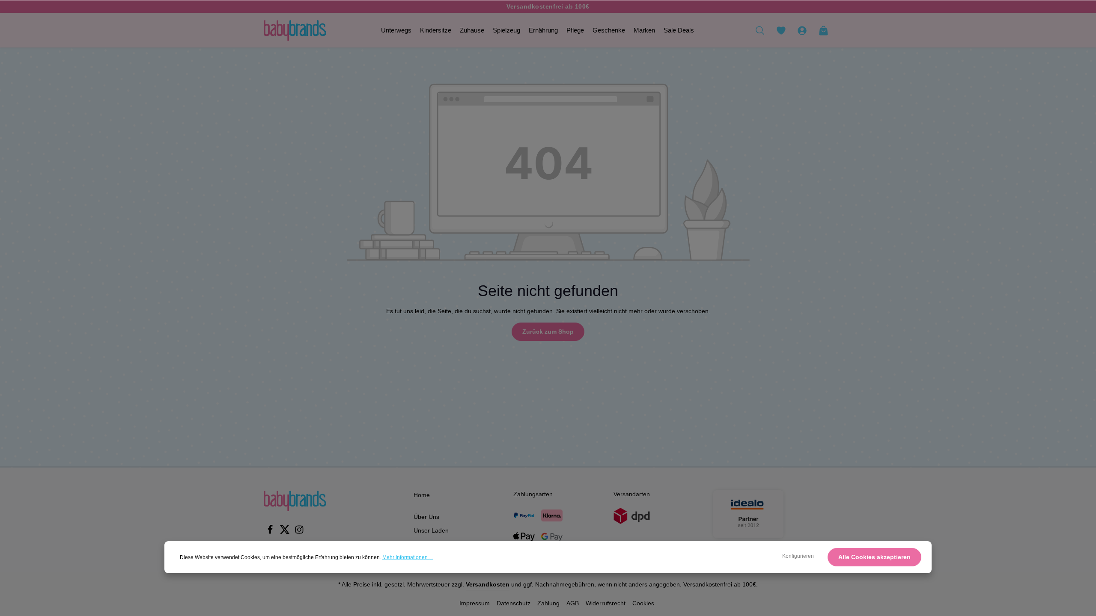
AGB (572, 603)
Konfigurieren (798, 556)
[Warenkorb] (823, 30)
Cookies (643, 603)
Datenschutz (513, 603)
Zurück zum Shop (548, 331)
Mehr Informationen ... (407, 557)
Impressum (474, 603)
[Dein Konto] (801, 30)
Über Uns (426, 516)
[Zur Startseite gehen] (295, 30)
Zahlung (548, 603)
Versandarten (632, 494)
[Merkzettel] (780, 30)
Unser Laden (431, 530)
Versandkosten (487, 584)
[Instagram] (299, 532)
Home (422, 495)
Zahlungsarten (533, 494)
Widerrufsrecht (605, 603)
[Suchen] (759, 30)
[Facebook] (271, 532)
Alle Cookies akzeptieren (874, 557)
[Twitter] (285, 532)
